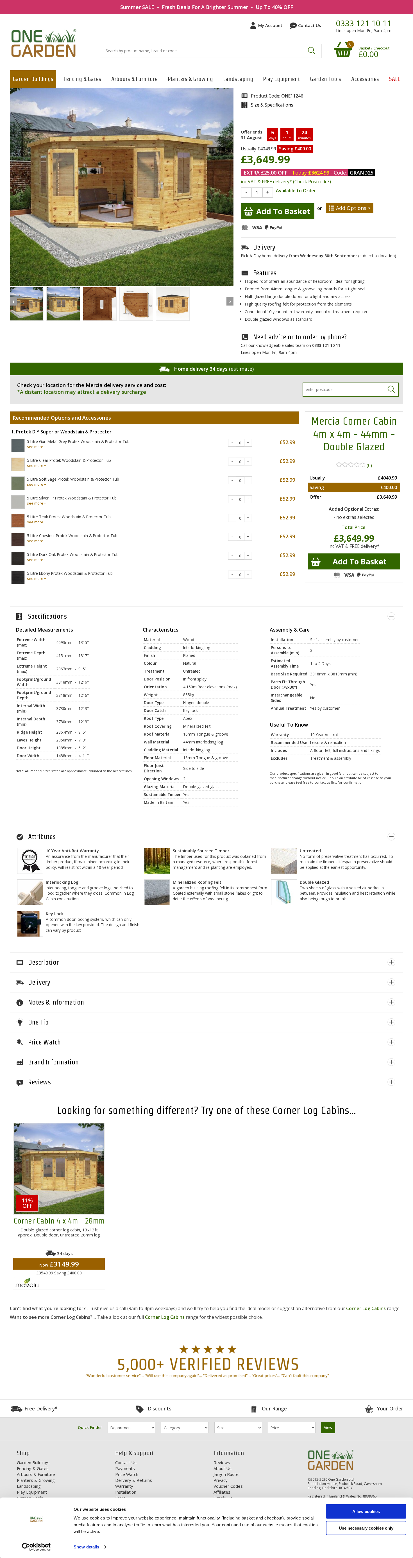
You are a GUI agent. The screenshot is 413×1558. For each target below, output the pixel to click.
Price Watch (126, 1474)
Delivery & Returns (133, 1480)
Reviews (222, 1462)
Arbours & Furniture (134, 79)
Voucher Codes (228, 1486)
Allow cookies (366, 1511)
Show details (86, 1547)
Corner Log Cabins (366, 1308)
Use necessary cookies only (366, 1527)
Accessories (365, 79)
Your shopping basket (342, 49)
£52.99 (287, 442)
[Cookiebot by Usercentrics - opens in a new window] (36, 1547)
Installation (125, 1492)
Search (312, 50)
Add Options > (353, 208)
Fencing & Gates (82, 79)
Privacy (221, 1480)
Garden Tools (325, 79)
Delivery (264, 247)
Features (264, 273)
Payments (125, 1468)
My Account (270, 25)
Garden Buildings (33, 79)
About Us (223, 1468)
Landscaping (238, 79)
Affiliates (222, 1492)
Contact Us (309, 25)
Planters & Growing (190, 79)
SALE (394, 79)
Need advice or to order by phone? (300, 337)
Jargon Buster (227, 1474)
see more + (36, 446)
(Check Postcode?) (312, 181)
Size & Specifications (272, 105)
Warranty (124, 1486)
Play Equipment (281, 79)
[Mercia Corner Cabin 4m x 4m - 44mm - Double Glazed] (26, 304)
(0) (369, 465)
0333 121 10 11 (363, 23)
